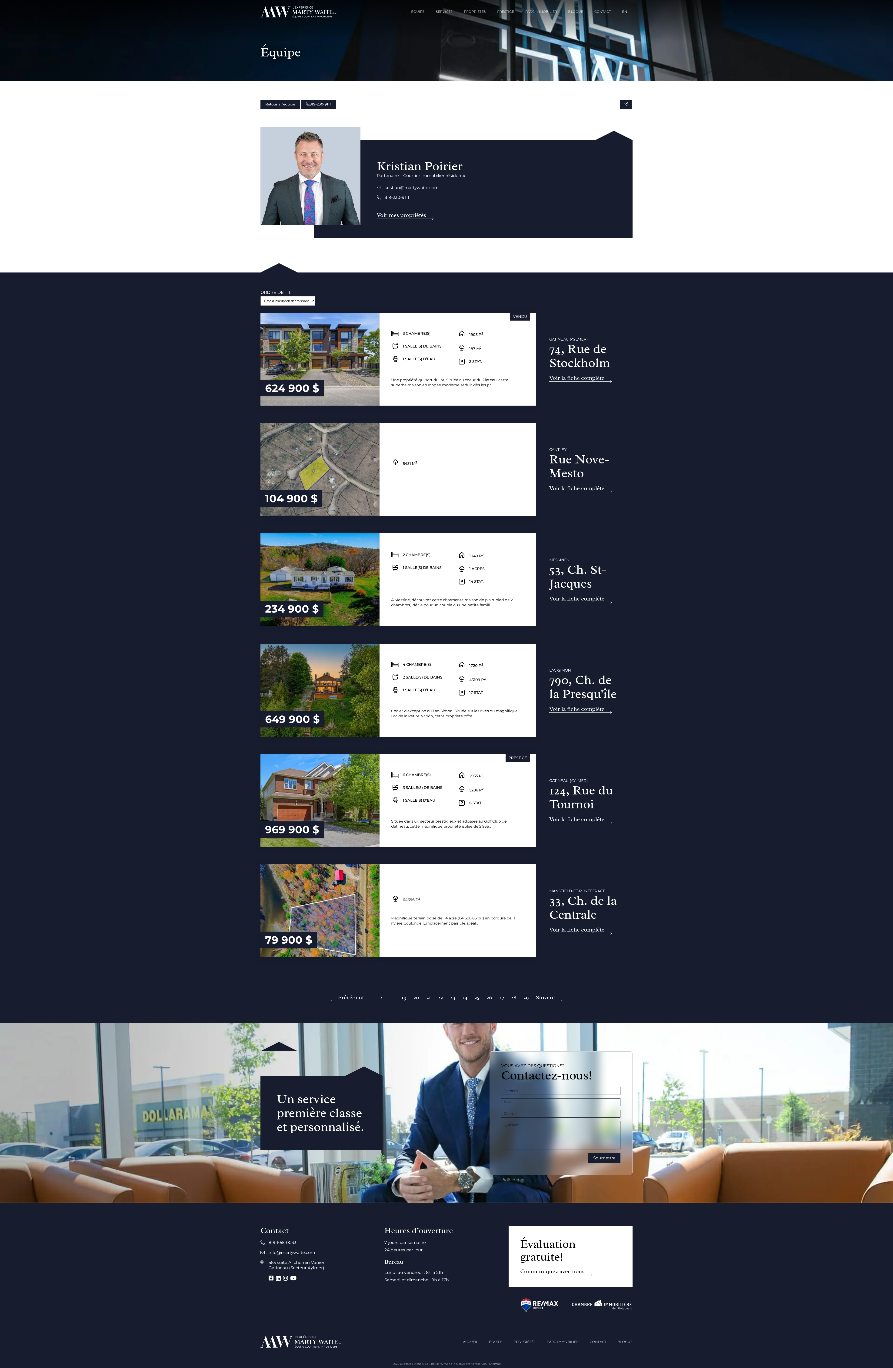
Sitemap (495, 1363)
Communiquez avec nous (552, 1271)
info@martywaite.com (292, 1252)
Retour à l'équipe (280, 104)
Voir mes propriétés (401, 215)
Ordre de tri (275, 292)
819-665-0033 (282, 1242)
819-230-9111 (320, 104)
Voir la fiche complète (576, 378)
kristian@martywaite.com (411, 187)
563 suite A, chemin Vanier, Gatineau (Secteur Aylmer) (297, 1265)
